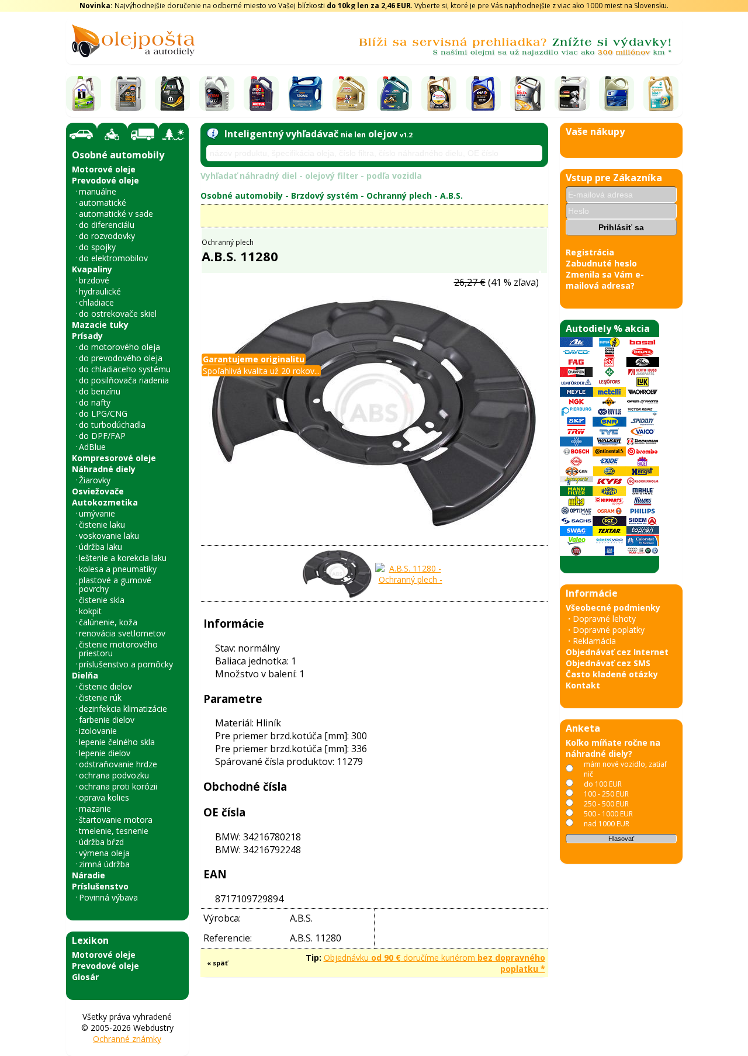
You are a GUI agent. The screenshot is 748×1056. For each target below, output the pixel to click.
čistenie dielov (105, 686)
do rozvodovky (107, 235)
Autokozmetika (105, 502)
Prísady (87, 335)
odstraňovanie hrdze (118, 764)
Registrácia (590, 252)
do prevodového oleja (120, 357)
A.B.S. (451, 195)
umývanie (97, 513)
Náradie (88, 875)
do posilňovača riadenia (124, 380)
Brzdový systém (324, 195)
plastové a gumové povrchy (115, 584)
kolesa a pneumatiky (118, 568)
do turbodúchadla (112, 424)
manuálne (97, 191)
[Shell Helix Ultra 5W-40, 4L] (527, 93)
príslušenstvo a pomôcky (126, 664)
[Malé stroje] (173, 134)
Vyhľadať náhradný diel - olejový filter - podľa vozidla (311, 175)
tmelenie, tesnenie (113, 830)
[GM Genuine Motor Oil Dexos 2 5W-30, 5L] (616, 93)
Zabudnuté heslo (601, 263)
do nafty (94, 402)
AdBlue (92, 446)
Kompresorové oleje (114, 457)
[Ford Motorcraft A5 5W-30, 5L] (572, 93)
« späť (217, 962)
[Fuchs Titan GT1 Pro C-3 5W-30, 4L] (216, 93)
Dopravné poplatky (609, 629)
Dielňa (85, 675)
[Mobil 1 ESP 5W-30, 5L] (83, 93)
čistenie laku (102, 524)
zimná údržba (104, 864)
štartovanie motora (116, 819)
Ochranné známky (127, 1038)
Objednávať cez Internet (617, 651)
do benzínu (99, 391)
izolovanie (98, 730)
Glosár (85, 976)
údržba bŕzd (101, 841)
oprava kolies (104, 797)
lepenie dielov (104, 753)
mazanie (95, 808)
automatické (102, 202)
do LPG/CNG (103, 413)
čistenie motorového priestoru (118, 649)
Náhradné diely (104, 469)
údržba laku (100, 546)
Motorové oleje (104, 169)
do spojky (97, 246)
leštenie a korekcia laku (123, 557)
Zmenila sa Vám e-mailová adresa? (605, 280)
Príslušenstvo (100, 886)
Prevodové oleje (105, 180)
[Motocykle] (112, 134)
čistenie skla (101, 599)
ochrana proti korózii (118, 786)
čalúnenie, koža (108, 622)
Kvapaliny (92, 269)
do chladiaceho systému (125, 369)
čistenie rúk (100, 697)
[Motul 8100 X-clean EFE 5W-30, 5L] (261, 93)
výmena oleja (104, 852)
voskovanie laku (109, 535)
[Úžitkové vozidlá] (142, 134)
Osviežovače (98, 491)
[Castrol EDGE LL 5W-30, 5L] (350, 93)
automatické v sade (116, 213)
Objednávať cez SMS (608, 663)
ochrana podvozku (114, 775)
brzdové (94, 280)
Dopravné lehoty (604, 618)
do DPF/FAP (102, 435)
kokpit (90, 611)
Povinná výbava (108, 897)
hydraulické (100, 291)
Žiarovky (94, 480)
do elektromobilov (113, 258)
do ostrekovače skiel (118, 313)
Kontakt (583, 685)
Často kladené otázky (612, 674)
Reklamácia (594, 640)
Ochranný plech (399, 195)
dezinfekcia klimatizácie (123, 708)
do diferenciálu (106, 224)
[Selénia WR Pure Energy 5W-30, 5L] (172, 93)
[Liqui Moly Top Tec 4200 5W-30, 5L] (128, 93)
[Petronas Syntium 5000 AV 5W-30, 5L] (660, 93)
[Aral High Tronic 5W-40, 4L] (305, 93)
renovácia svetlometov (122, 633)
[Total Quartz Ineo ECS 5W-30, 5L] (438, 93)
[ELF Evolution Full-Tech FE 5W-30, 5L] (483, 93)
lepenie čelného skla (117, 741)
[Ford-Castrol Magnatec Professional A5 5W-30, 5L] (394, 93)
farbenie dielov (106, 719)
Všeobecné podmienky (613, 607)
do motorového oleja (119, 346)
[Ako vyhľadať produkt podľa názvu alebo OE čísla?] (212, 134)
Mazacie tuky (100, 324)
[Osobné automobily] (81, 135)
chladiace (96, 302)
